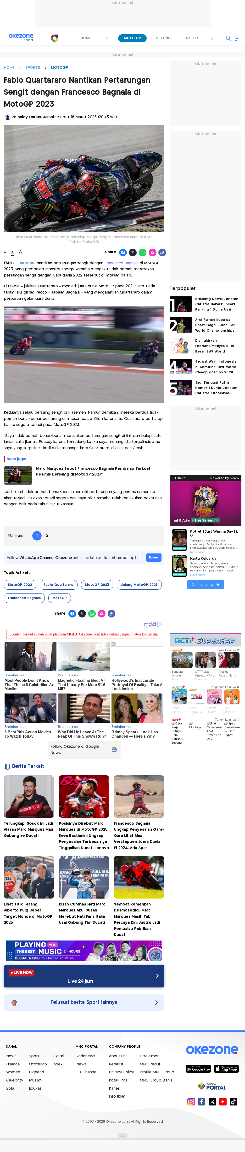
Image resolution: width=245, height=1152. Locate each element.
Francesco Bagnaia (122, 263)
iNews (81, 1064)
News (11, 1056)
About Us (117, 1056)
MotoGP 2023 (97, 585)
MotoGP (59, 598)
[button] (212, 38)
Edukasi (35, 1088)
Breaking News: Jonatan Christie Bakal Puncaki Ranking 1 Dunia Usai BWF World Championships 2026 (216, 304)
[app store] (226, 1068)
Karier (114, 1088)
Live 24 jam (80, 981)
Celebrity (14, 1080)
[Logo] (54, 38)
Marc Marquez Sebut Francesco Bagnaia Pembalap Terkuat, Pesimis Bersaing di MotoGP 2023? (93, 471)
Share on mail (152, 252)
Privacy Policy (121, 1072)
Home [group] (85, 38)
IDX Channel (86, 1072)
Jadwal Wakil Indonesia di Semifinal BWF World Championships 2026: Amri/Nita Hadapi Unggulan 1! (215, 367)
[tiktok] (233, 1101)
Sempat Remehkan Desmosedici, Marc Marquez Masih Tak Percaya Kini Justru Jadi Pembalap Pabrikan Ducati (137, 920)
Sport (34, 1056)
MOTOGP (59, 68)
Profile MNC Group (157, 1072)
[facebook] (202, 1101)
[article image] (181, 304)
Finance (13, 1064)
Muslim (35, 1080)
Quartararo (26, 263)
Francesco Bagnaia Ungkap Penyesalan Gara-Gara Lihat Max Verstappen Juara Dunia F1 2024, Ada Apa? (139, 836)
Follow (154, 557)
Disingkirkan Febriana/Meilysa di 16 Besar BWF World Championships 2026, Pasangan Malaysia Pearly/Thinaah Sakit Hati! (214, 346)
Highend (36, 1072)
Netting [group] (163, 38)
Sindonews (85, 1056)
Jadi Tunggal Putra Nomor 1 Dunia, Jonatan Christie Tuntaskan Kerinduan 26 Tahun (216, 388)
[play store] (198, 1068)
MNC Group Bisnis (156, 1080)
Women (13, 1072)
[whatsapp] (143, 252)
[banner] (84, 960)
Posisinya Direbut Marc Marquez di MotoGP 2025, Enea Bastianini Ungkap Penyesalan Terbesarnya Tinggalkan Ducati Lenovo (84, 836)
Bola (10, 1088)
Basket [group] (192, 38)
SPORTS (32, 68)
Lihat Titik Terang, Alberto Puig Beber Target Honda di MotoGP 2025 (28, 914)
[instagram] (191, 1101)
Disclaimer (149, 1056)
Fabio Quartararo (58, 585)
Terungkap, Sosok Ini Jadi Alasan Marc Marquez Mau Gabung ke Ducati (28, 830)
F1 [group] (107, 38)
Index (57, 1064)
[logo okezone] (212, 1050)
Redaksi (116, 1064)
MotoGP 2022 (20, 585)
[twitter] (212, 1101)
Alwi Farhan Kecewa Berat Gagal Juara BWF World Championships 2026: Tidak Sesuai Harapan (215, 325)
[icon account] (7, 117)
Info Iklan (117, 1096)
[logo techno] (20, 38)
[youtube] (223, 1101)
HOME (9, 68)
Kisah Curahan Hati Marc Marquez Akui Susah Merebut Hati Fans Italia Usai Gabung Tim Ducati (82, 914)
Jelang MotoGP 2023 (139, 585)
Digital (58, 1056)
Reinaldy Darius (26, 117)
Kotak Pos (118, 1080)
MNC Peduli (150, 1064)
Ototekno (38, 1064)
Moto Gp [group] (132, 38)
